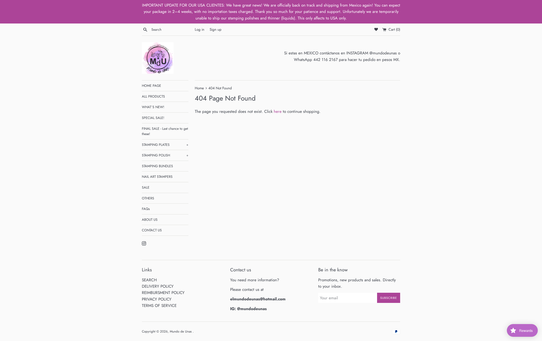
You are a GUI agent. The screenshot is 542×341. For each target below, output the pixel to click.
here (278, 111)
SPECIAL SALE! (153, 117)
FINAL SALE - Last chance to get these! (165, 131)
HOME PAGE (151, 85)
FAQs (146, 208)
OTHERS (148, 198)
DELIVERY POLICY (158, 286)
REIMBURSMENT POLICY (163, 292)
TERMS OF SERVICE (159, 305)
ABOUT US (150, 219)
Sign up (215, 29)
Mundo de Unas (181, 331)
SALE (145, 187)
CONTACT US (152, 230)
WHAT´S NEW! (153, 107)
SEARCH (149, 280)
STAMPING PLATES (165, 144)
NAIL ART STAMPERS (157, 176)
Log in (199, 29)
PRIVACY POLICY (156, 299)
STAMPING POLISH (165, 155)
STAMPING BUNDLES (157, 166)
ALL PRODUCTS (153, 96)
